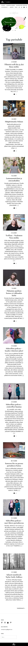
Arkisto (11, 7)
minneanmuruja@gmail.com (6, 629)
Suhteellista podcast (21, 5)
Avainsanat (4, 7)
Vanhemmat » (21, 608)
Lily (14, 644)
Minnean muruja (10, 5)
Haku (16, 7)
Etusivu (3, 5)
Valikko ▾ (8, 2)
